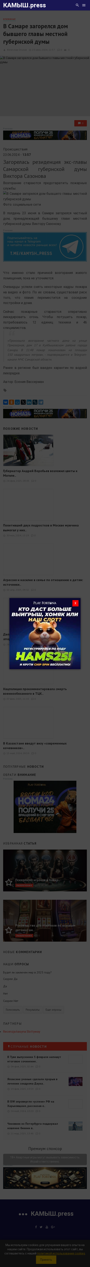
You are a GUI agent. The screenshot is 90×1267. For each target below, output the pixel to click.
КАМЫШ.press (24, 5)
